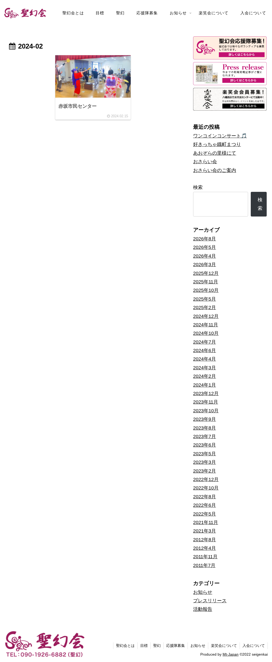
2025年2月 (204, 307)
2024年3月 (204, 367)
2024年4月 (204, 359)
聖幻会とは (125, 645)
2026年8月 (204, 238)
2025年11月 (205, 281)
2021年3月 (204, 531)
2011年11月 (205, 556)
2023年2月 (204, 471)
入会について (254, 645)
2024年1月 (204, 385)
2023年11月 (205, 402)
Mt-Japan (231, 654)
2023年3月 (204, 462)
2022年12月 (206, 479)
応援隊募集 (175, 645)
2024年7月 (204, 342)
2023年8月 (204, 428)
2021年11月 (205, 522)
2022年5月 (204, 514)
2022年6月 (204, 505)
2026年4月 (204, 256)
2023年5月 (204, 453)
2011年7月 (204, 565)
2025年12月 (206, 273)
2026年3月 (204, 264)
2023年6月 (204, 445)
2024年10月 (206, 333)
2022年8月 (204, 496)
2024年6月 (204, 350)
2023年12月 (206, 393)
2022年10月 (206, 488)
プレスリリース (210, 600)
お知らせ (202, 592)
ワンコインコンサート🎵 (220, 136)
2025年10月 (206, 290)
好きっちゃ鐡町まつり (217, 144)
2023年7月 (204, 436)
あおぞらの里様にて (214, 153)
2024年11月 (205, 324)
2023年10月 (206, 410)
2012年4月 (204, 548)
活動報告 (202, 609)
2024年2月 (204, 376)
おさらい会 (205, 161)
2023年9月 (204, 419)
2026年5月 (204, 247)
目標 (144, 645)
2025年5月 (204, 299)
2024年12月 (206, 316)
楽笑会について (224, 645)
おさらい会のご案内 (214, 170)
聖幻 (157, 645)
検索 (198, 187)
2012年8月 (204, 539)
